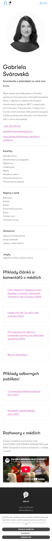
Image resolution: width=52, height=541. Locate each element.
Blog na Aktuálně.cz (18, 354)
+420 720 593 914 (12, 126)
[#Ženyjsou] (8, 3)
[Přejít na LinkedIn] (26, 58)
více (26, 523)
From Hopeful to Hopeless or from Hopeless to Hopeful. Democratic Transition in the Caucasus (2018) (24, 293)
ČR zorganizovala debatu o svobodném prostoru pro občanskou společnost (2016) (26, 335)
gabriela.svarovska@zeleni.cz (18, 131)
